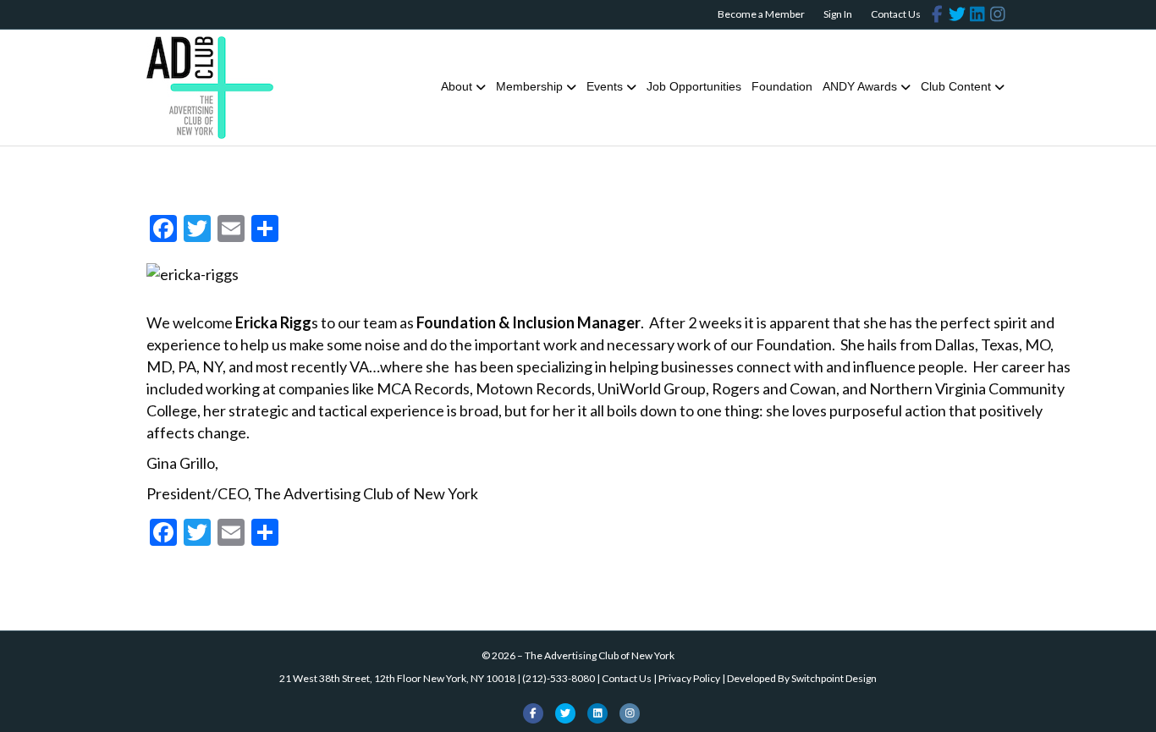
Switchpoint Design (834, 678)
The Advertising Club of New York (599, 655)
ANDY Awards (860, 86)
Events (604, 86)
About (456, 86)
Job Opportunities (694, 86)
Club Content (956, 86)
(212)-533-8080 (558, 678)
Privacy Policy (689, 678)
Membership (529, 86)
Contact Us (896, 14)
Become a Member (761, 14)
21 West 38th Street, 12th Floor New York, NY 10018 (397, 678)
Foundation (781, 86)
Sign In (837, 14)
